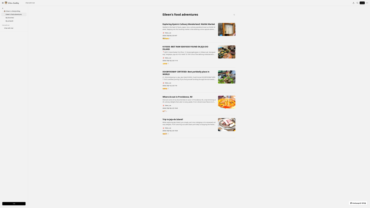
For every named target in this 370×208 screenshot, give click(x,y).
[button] (2, 2)
